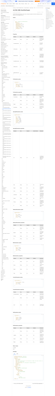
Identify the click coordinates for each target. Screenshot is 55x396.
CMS (34, 7)
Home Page (14, 7)
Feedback (30, 387)
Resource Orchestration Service (10, 5)
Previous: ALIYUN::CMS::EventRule (18, 383)
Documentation (3, 5)
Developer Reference (26, 7)
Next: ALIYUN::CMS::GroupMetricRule (37, 383)
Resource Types (31, 7)
